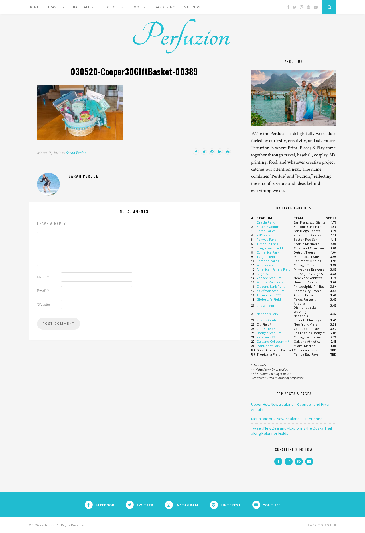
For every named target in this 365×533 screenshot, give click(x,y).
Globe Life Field (269, 299)
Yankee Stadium (269, 278)
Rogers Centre (268, 320)
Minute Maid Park (270, 282)
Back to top (320, 525)
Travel (54, 7)
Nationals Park (267, 314)
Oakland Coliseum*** (273, 341)
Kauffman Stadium (271, 291)
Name (43, 277)
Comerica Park (268, 252)
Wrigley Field (266, 265)
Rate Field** (266, 337)
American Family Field (274, 269)
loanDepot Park (268, 346)
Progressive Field (270, 248)
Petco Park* (266, 231)
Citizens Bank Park (271, 286)
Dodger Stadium (269, 333)
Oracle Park (266, 222)
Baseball (81, 7)
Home (34, 7)
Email (43, 290)
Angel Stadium (268, 273)
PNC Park (264, 235)
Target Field (266, 256)
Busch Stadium (268, 226)
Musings (192, 7)
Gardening (164, 7)
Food (137, 7)
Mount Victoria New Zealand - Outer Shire (287, 418)
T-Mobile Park (267, 244)
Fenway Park (266, 239)
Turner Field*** (269, 295)
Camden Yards (268, 261)
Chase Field (265, 305)
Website (43, 304)
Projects (110, 7)
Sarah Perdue (76, 153)
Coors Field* (266, 328)
